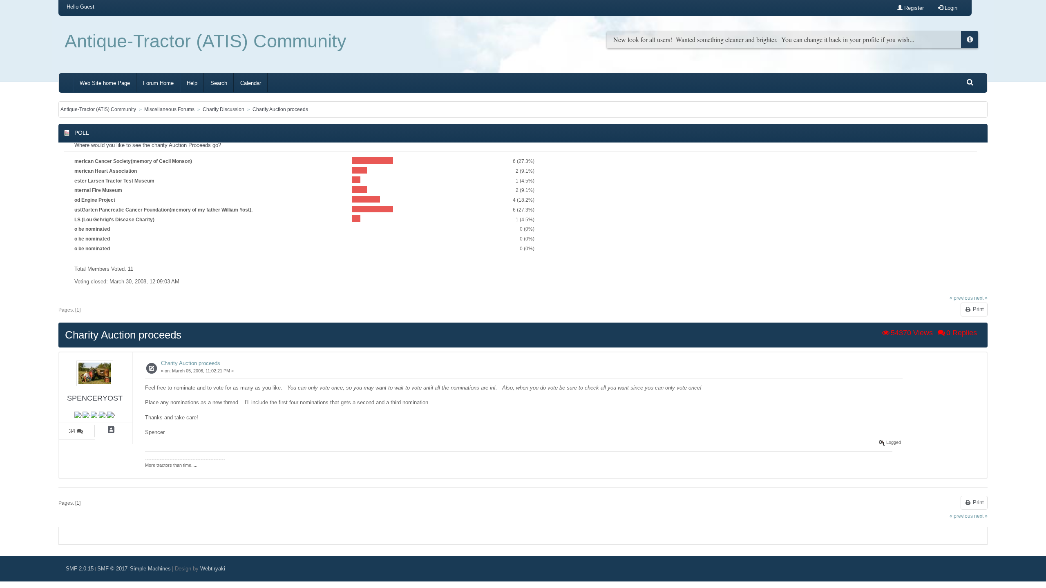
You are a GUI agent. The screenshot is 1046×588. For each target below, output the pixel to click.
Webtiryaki (212, 569)
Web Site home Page (105, 83)
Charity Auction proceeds (190, 363)
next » (981, 298)
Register (913, 8)
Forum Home (158, 83)
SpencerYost (95, 398)
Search (218, 83)
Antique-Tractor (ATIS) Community (205, 41)
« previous (961, 298)
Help (192, 83)
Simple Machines (150, 569)
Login (950, 8)
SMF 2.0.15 (80, 569)
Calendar (250, 83)
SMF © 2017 (112, 569)
